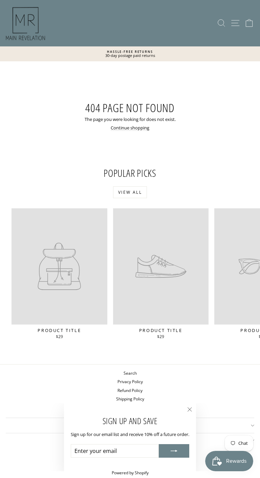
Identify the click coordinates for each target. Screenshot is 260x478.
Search (130, 373)
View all (130, 192)
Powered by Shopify (130, 473)
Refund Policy (130, 390)
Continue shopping (130, 128)
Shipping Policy (130, 399)
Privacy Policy (130, 382)
